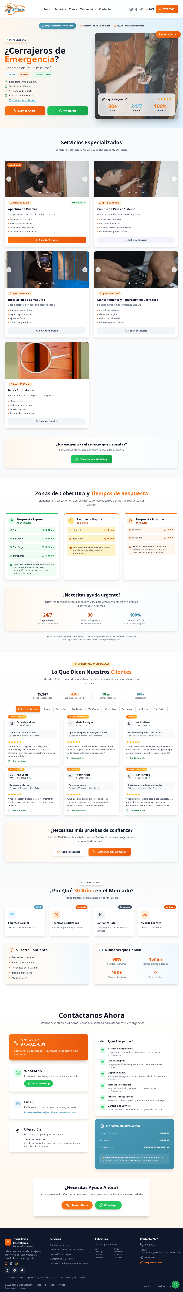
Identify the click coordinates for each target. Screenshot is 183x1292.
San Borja (77, 709)
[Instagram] (131, 9)
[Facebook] (136, 9)
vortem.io (22, 1288)
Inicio (47, 9)
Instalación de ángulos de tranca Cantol (69, 1263)
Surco (47, 709)
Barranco (127, 709)
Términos (147, 1286)
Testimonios (88, 9)
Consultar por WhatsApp (93, 459)
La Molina (143, 709)
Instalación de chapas (60, 1254)
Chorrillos (110, 709)
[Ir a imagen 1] (40, 192)
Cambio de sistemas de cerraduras (66, 1249)
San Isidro (159, 709)
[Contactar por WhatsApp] (176, 1285)
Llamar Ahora (27, 110)
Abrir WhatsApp (41, 1083)
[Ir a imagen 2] (47, 192)
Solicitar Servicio (70, 851)
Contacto (105, 9)
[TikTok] (141, 9)
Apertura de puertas (59, 1245)
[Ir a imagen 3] (54, 192)
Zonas (73, 9)
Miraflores (93, 709)
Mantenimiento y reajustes (62, 1258)
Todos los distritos (28, 709)
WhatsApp (69, 110)
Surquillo (61, 709)
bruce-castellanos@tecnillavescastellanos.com (50, 1112)
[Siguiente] (84, 179)
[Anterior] (8, 179)
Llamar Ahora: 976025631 (112, 851)
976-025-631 (33, 1044)
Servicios (60, 9)
